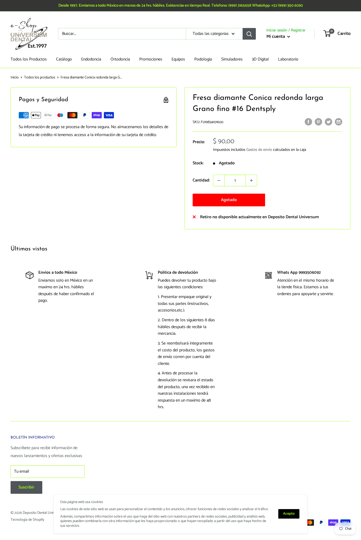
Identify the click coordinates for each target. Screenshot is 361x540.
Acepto (289, 514)
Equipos (178, 59)
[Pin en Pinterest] (318, 122)
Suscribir (26, 487)
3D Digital (260, 59)
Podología (203, 59)
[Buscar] (249, 34)
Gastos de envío (259, 149)
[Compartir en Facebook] (308, 122)
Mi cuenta (276, 36)
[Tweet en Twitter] (328, 122)
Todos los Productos (29, 59)
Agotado (229, 199)
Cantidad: (201, 180)
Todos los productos (39, 78)
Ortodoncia (120, 59)
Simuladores (232, 59)
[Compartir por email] (338, 122)
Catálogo (64, 59)
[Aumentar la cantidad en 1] (251, 180)
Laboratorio (288, 59)
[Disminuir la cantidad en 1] (218, 180)
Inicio (15, 78)
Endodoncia (91, 59)
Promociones (150, 59)
